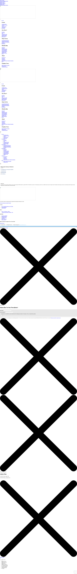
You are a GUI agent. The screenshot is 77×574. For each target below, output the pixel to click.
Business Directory (6, 153)
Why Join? (5, 149)
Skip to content (2, 0)
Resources (5, 140)
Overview (5, 139)
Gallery (5, 136)
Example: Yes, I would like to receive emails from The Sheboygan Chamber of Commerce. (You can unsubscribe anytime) (18, 313)
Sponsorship (5, 138)
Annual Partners (6, 137)
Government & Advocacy (7, 145)
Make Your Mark (6, 143)
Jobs (4, 141)
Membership (3, 43)
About (3, 53)
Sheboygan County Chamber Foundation (9, 159)
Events (3, 20)
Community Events (6, 135)
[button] (0, 558)
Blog (2, 160)
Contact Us (5, 158)
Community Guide (6, 142)
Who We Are (5, 156)
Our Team (5, 157)
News (2, 61)
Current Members (6, 152)
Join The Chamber (6, 151)
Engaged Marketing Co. (22, 224)
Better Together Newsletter (7, 161)
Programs (5, 147)
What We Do (3, 36)
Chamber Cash (6, 154)
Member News (6, 162)
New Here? (3, 28)
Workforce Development (7, 146)
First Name (1, 310)
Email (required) (2, 312)
